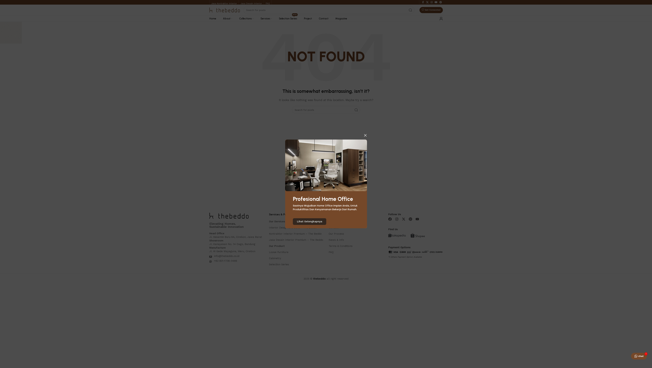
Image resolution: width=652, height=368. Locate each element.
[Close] (365, 135)
